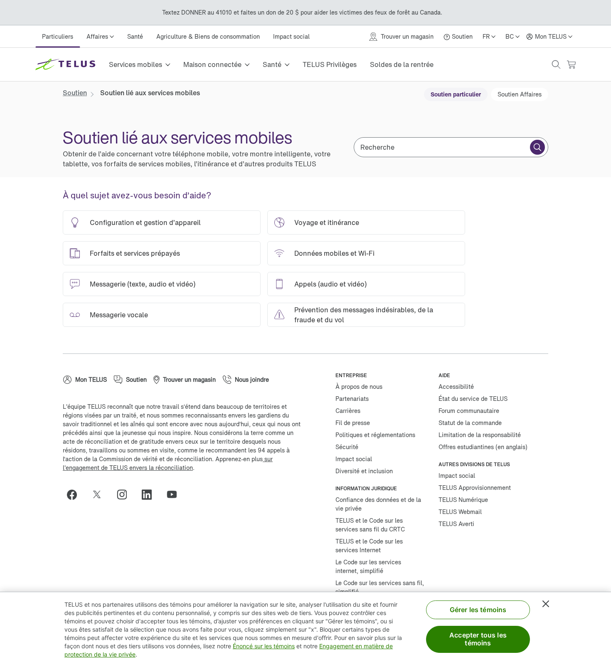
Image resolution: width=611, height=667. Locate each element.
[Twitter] (100, 494)
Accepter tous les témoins (478, 639)
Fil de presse (352, 422)
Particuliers (57, 36)
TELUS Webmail (460, 511)
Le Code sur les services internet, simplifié (368, 566)
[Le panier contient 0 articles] (571, 64)
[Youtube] (175, 494)
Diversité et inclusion (364, 471)
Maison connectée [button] (212, 64)
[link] (75, 92)
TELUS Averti (456, 523)
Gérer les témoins (478, 609)
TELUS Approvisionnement (475, 487)
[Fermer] (546, 604)
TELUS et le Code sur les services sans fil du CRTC (370, 525)
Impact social (291, 36)
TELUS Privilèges (330, 64)
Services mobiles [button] (135, 64)
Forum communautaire (469, 410)
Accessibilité (456, 386)
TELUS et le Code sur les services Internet (369, 545)
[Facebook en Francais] (75, 494)
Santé (135, 36)
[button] (556, 64)
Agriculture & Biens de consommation (208, 36)
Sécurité (346, 446)
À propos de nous (358, 386)
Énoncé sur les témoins (264, 646)
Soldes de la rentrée (402, 64)
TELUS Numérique (463, 499)
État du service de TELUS (473, 398)
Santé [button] (272, 64)
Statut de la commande (470, 422)
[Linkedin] (150, 494)
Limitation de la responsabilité (480, 434)
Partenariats (352, 398)
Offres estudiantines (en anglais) (483, 446)
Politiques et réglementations (375, 434)
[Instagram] (125, 494)
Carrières (347, 410)
